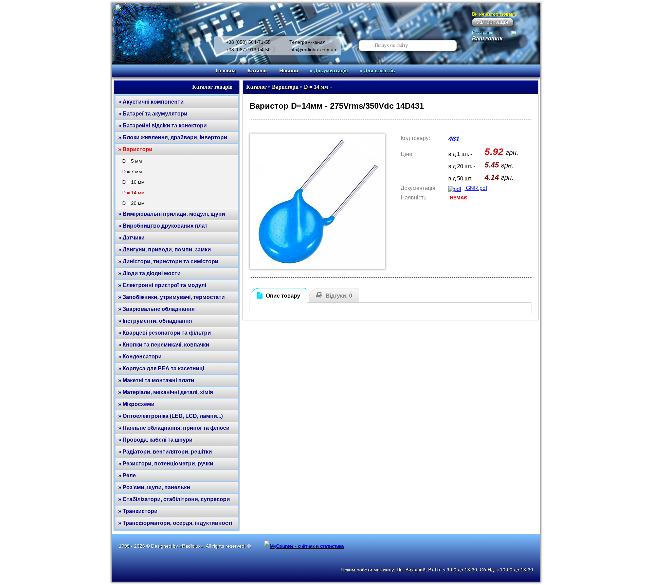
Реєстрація (482, 32)
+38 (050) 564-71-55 (248, 42)
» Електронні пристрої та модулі (162, 285)
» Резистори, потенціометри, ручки (165, 463)
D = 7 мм (132, 171)
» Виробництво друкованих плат (162, 226)
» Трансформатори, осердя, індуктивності (175, 523)
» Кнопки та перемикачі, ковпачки (163, 345)
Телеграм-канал (307, 42)
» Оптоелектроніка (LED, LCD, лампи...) (170, 416)
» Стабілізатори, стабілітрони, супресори (174, 499)
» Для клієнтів (377, 70)
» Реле (127, 475)
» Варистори (135, 149)
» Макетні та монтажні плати (156, 380)
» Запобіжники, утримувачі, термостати (171, 297)
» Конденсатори (140, 356)
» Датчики (131, 238)
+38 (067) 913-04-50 (248, 49)
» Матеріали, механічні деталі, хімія (165, 392)
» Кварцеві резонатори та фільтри (164, 333)
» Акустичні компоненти (151, 102)
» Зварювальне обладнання (156, 309)
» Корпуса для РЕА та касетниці (161, 368)
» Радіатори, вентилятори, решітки (165, 452)
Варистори (285, 87)
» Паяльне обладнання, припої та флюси (174, 428)
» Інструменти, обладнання (155, 321)
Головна (225, 70)
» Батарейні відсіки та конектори (162, 125)
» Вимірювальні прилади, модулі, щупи (171, 214)
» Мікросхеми (136, 404)
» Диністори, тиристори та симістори (168, 261)
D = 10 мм (133, 182)
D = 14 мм (133, 192)
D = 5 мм (132, 161)
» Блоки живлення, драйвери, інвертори (172, 137)
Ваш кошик (487, 38)
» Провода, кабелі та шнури (155, 440)
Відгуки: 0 (339, 296)
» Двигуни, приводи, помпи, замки (164, 249)
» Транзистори (138, 511)
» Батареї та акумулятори (152, 114)
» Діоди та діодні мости (149, 273)
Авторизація (492, 22)
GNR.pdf (476, 188)
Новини (288, 70)
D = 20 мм (133, 203)
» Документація (329, 70)
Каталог (257, 70)
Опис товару (283, 296)
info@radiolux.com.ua (312, 49)
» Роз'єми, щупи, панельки (154, 487)
